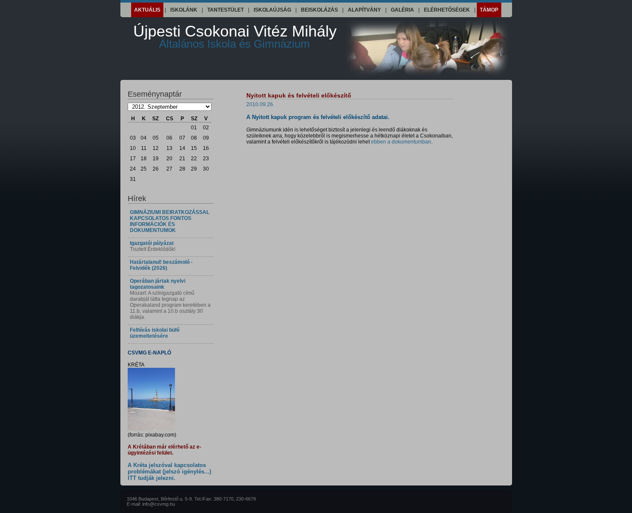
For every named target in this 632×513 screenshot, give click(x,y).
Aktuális (147, 10)
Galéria (402, 10)
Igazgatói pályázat (152, 243)
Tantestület (225, 10)
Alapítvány (364, 10)
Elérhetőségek (447, 10)
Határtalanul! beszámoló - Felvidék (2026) (161, 265)
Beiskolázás (319, 10)
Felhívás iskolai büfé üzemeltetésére (155, 333)
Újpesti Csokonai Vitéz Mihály (235, 36)
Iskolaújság (272, 10)
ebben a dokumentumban (401, 142)
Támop (489, 10)
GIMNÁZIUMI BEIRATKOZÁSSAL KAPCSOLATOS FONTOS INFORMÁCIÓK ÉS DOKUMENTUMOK (169, 221)
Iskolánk (183, 10)
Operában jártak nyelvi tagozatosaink (157, 284)
